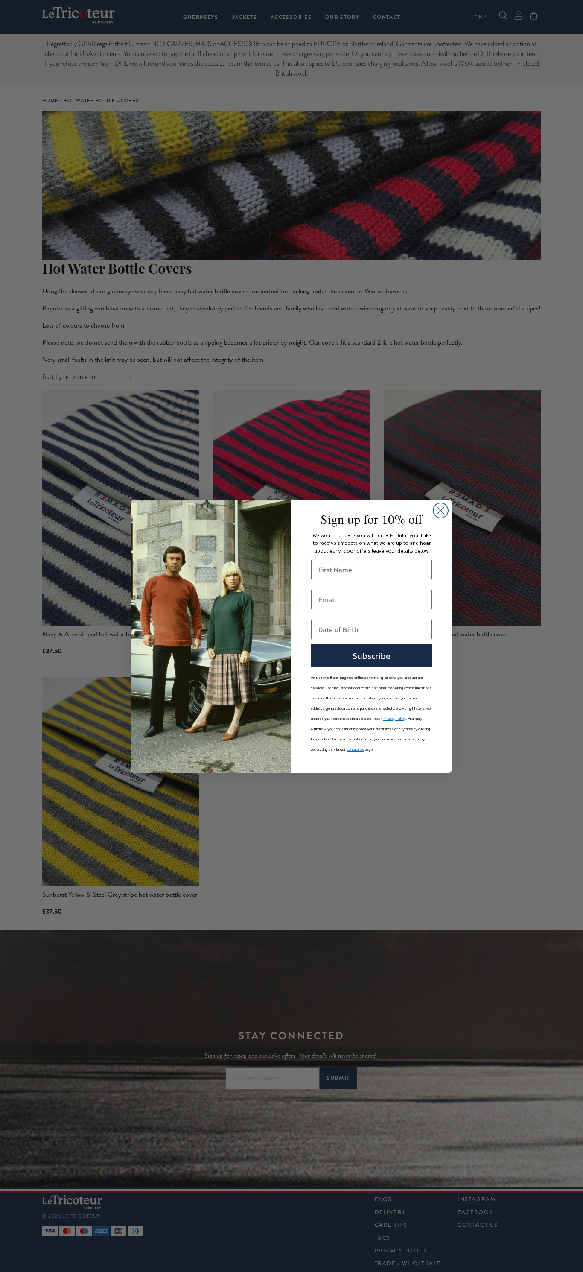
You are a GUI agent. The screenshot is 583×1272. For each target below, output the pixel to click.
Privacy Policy (394, 719)
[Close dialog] (440, 510)
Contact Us (355, 749)
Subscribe (372, 655)
